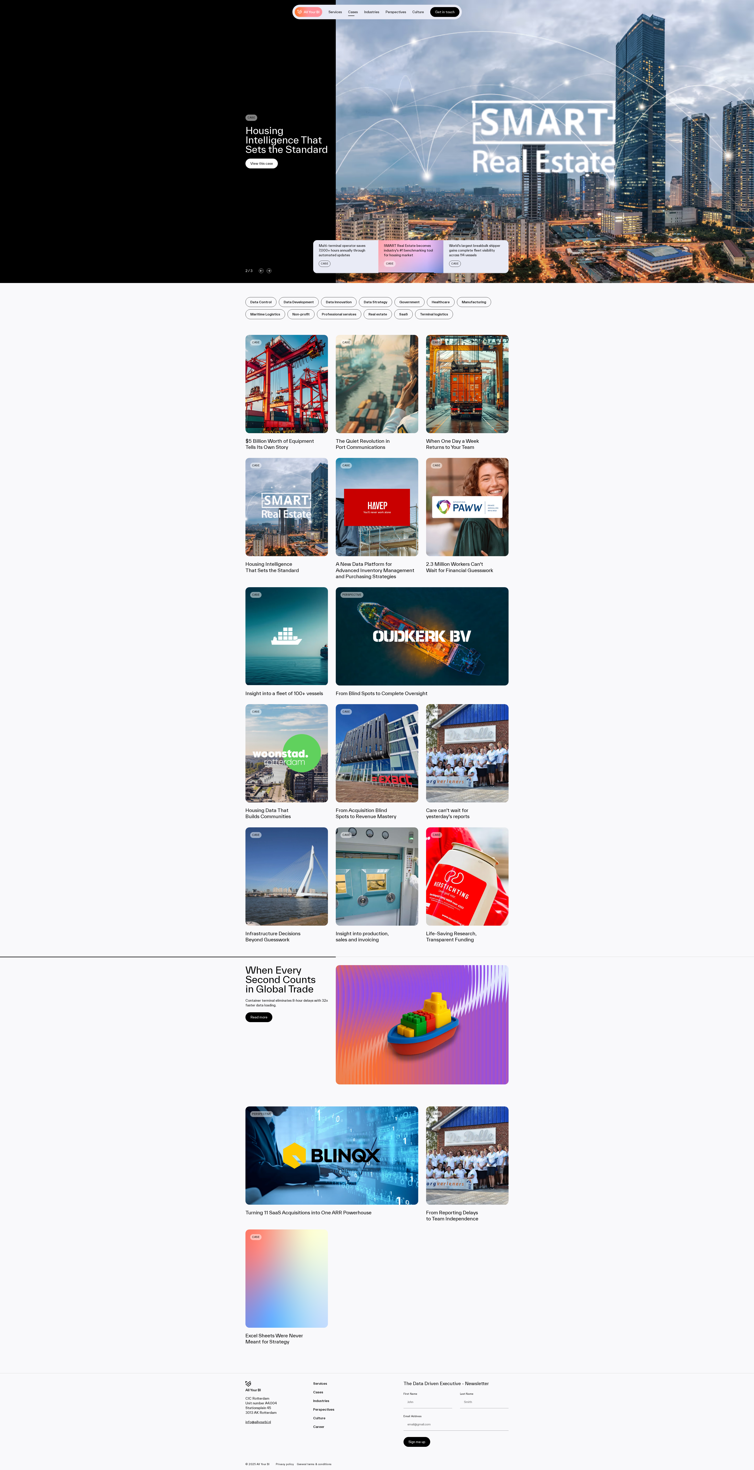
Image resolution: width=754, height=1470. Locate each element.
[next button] (268, 270)
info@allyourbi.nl (258, 1422)
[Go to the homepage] (258, 1386)
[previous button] (260, 270)
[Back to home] (308, 12)
